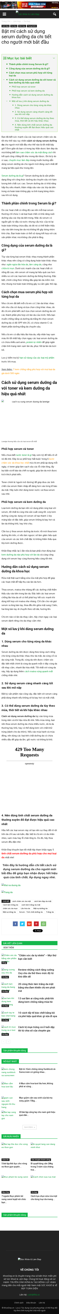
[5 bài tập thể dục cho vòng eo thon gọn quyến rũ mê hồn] (15, 1152)
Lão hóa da (25, 908)
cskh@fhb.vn (34, 1294)
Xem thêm (28, 1127)
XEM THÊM (8, 947)
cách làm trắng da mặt (30, 905)
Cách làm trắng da (10, 905)
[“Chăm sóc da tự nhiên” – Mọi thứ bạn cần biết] (9, 959)
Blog (4, 963)
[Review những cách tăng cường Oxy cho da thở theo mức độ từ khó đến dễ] (9, 973)
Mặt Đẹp (22, 26)
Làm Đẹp (5, 26)
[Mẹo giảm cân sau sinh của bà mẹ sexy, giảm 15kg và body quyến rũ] (9, 1102)
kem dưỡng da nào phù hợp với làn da (20, 554)
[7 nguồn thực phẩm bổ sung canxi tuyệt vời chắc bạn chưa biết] (15, 1184)
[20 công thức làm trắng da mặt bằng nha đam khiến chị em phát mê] (9, 987)
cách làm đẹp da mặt (42, 901)
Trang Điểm (32, 26)
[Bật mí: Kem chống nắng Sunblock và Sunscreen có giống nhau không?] (9, 1073)
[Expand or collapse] (54, 58)
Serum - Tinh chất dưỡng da (31, 912)
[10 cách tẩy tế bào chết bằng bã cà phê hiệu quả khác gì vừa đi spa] (9, 1016)
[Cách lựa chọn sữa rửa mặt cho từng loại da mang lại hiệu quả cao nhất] (44, 1184)
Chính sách (18, 1302)
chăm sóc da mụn (10, 908)
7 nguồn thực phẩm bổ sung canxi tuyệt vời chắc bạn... (14, 1199)
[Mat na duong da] (29, 885)
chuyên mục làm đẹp (19, 160)
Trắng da (50, 912)
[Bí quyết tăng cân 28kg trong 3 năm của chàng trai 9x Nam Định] (44, 1152)
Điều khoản (31, 1302)
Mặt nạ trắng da (9, 912)
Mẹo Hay (5, 1192)
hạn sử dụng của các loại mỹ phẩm (37, 357)
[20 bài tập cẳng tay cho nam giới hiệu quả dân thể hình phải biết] (9, 1116)
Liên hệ (42, 1302)
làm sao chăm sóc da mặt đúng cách (34, 152)
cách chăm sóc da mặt (21, 901)
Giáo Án (5, 1160)
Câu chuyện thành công (41, 1160)
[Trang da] (29, 892)
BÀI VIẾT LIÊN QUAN (12, 943)
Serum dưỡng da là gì (12, 175)
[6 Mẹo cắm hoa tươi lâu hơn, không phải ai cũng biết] (9, 1087)
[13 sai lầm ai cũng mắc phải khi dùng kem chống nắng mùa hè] (9, 1002)
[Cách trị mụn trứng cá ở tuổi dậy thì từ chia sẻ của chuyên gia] (9, 1030)
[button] (55, 14)
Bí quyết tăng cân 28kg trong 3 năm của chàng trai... (42, 1166)
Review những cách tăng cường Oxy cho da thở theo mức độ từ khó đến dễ (36, 973)
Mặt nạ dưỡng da (40, 908)
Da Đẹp (13, 26)
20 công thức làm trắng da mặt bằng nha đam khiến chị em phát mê (36, 987)
